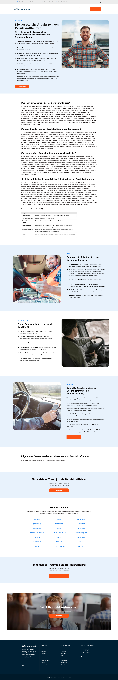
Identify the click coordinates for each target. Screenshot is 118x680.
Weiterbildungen (64, 664)
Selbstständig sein (81, 532)
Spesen (59, 537)
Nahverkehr (37, 537)
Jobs (84, 8)
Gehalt (59, 519)
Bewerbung (59, 523)
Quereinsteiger (45, 664)
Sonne (81, 542)
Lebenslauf (81, 528)
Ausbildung (81, 519)
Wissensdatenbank (95, 8)
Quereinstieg (37, 523)
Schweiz (59, 542)
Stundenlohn (81, 537)
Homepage (41, 8)
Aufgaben (37, 519)
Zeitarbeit (37, 546)
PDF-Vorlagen (58, 8)
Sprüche (81, 546)
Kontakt (73, 8)
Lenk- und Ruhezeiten (59, 532)
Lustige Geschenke (59, 546)
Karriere (67, 8)
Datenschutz (24, 663)
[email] (100, 2)
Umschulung (37, 528)
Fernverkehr (37, 542)
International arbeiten (37, 532)
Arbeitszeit (81, 523)
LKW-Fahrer (48, 8)
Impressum (24, 660)
